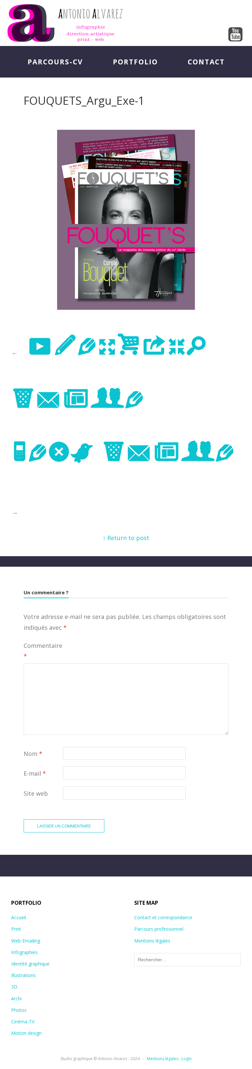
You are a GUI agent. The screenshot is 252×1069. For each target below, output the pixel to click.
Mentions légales (152, 941)
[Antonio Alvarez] (126, 23)
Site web (36, 793)
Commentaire (43, 651)
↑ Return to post (126, 538)
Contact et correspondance (163, 917)
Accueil (18, 917)
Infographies (24, 952)
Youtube (235, 35)
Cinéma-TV (22, 1021)
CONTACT (206, 61)
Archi (16, 998)
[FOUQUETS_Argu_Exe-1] (126, 307)
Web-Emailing (25, 941)
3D (14, 987)
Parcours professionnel (158, 929)
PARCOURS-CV (55, 61)
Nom (33, 754)
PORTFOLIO (135, 61)
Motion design (26, 1033)
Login (186, 1058)
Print (16, 929)
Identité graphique (30, 964)
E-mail (35, 773)
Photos (19, 1010)
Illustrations (23, 975)
